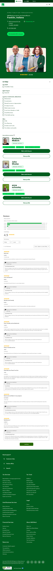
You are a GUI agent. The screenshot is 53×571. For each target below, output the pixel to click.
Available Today (9, 86)
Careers (28, 530)
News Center (29, 536)
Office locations (6, 550)
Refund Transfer (6, 532)
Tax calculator (29, 482)
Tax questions (6, 548)
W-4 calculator (30, 494)
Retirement (8, 98)
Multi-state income (10, 108)
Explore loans (6, 526)
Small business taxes (8, 508)
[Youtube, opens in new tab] (39, 562)
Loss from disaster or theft (12, 110)
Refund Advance (7, 536)
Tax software (6, 486)
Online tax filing (6, 480)
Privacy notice (29, 506)
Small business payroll (8, 512)
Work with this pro (26, 151)
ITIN (6, 121)
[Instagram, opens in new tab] (35, 562)
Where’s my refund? (31, 492)
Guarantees (29, 542)
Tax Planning (8, 123)
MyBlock (28, 478)
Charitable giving (9, 115)
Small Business (9, 112)
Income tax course (31, 534)
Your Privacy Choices (17, 568)
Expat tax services (7, 496)
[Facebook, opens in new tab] (31, 562)
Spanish (7, 92)
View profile (26, 156)
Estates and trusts (9, 125)
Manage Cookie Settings (32, 508)
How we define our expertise (8, 135)
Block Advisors (6, 506)
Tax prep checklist (30, 484)
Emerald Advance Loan (8, 534)
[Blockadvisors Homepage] (26, 1)
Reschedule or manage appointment (11, 478)
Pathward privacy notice (32, 510)
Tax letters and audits (10, 128)
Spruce (4, 528)
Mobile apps (29, 480)
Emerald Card (6, 530)
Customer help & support (9, 546)
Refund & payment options (33, 488)
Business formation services (9, 514)
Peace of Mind (6, 490)
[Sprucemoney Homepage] (34, 1)
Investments (8, 101)
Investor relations (30, 538)
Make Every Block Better (32, 528)
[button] (47, 4)
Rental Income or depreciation (13, 103)
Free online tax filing (7, 484)
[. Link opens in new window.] (7, 568)
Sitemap (5, 554)
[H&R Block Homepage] (19, 1)
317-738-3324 (12, 28)
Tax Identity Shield (7, 492)
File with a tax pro (7, 482)
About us (28, 526)
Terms (27, 504)
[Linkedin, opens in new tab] (43, 562)
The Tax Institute (30, 540)
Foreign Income (9, 105)
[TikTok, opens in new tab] (28, 562)
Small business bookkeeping (9, 510)
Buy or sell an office (31, 532)
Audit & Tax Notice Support (9, 494)
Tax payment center (31, 490)
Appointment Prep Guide (32, 486)
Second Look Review (8, 488)
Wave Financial (6, 516)
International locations (8, 552)
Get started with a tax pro (16, 34)
